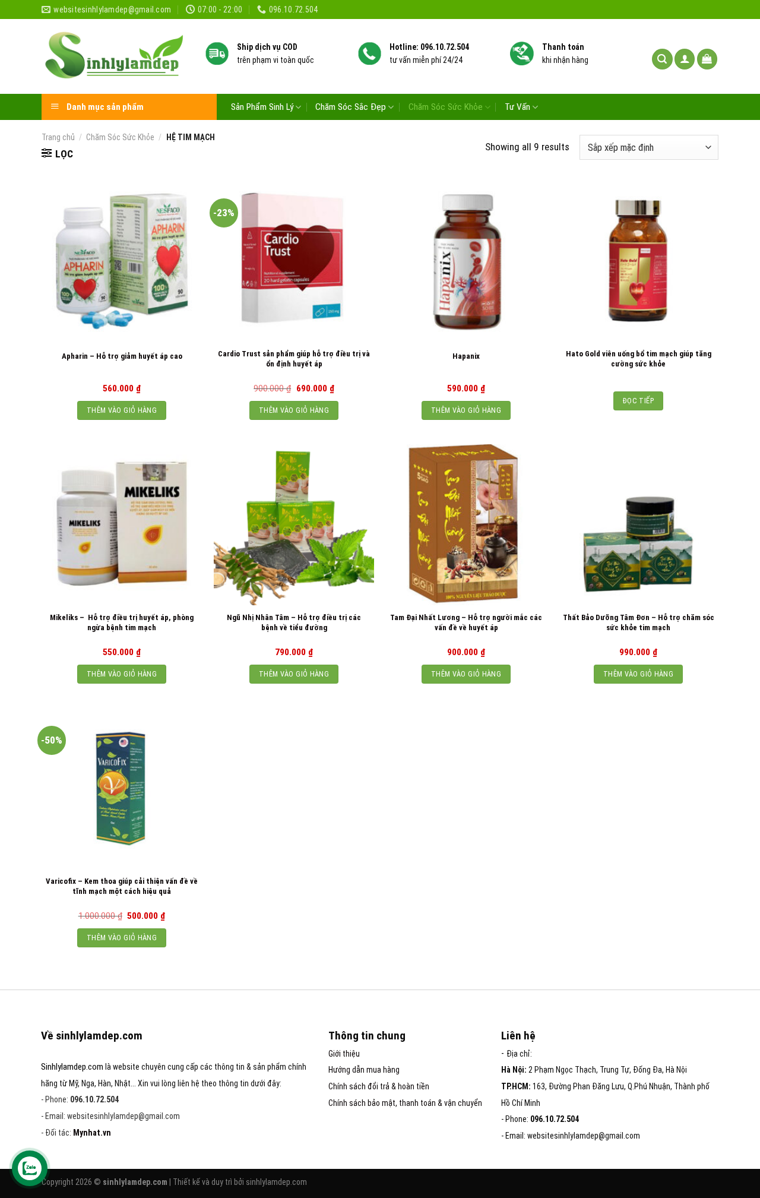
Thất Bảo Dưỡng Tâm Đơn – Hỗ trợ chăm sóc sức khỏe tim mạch (638, 622)
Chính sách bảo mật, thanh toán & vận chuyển (405, 1103)
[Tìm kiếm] (662, 59)
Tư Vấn (517, 107)
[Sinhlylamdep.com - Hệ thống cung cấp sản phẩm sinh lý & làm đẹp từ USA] (114, 57)
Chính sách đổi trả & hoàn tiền (378, 1086)
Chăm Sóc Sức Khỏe (445, 107)
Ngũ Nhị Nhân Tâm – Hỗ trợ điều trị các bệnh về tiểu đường (294, 622)
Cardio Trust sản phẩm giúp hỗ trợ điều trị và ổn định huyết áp (294, 358)
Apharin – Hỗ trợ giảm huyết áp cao (122, 356)
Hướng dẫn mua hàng (364, 1069)
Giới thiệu (344, 1053)
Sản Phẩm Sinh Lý (262, 107)
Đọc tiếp (638, 400)
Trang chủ (58, 137)
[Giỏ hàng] (707, 59)
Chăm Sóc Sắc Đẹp (350, 107)
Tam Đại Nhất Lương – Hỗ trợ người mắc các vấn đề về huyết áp (466, 622)
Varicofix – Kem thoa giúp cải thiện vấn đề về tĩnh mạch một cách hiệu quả (122, 886)
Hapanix (466, 356)
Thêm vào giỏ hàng (122, 410)
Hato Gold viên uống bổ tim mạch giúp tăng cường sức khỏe (638, 358)
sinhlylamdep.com (276, 1182)
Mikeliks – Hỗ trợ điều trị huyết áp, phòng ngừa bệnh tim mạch (122, 622)
